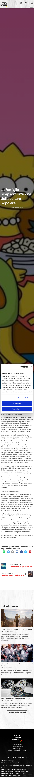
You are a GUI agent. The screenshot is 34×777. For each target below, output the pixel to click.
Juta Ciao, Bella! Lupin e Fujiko (10, 776)
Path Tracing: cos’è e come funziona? (15, 698)
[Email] (12, 551)
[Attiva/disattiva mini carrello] (32, 2)
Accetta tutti (17, 403)
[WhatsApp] (4, 551)
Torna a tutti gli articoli (17, 712)
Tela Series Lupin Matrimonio (10, 763)
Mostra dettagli (23, 398)
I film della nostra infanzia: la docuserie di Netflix (17, 665)
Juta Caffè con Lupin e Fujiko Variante (13, 769)
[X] (25, 551)
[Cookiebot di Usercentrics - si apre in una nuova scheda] (21, 367)
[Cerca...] (26, 2)
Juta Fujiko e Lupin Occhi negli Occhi (13, 773)
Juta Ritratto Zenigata (8, 761)
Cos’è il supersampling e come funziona (16, 629)
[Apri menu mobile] (31, 6)
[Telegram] (8, 551)
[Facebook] (21, 551)
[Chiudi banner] (31, 366)
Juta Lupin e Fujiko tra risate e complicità (14, 771)
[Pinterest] (30, 551)
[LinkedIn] (17, 551)
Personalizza (16, 409)
